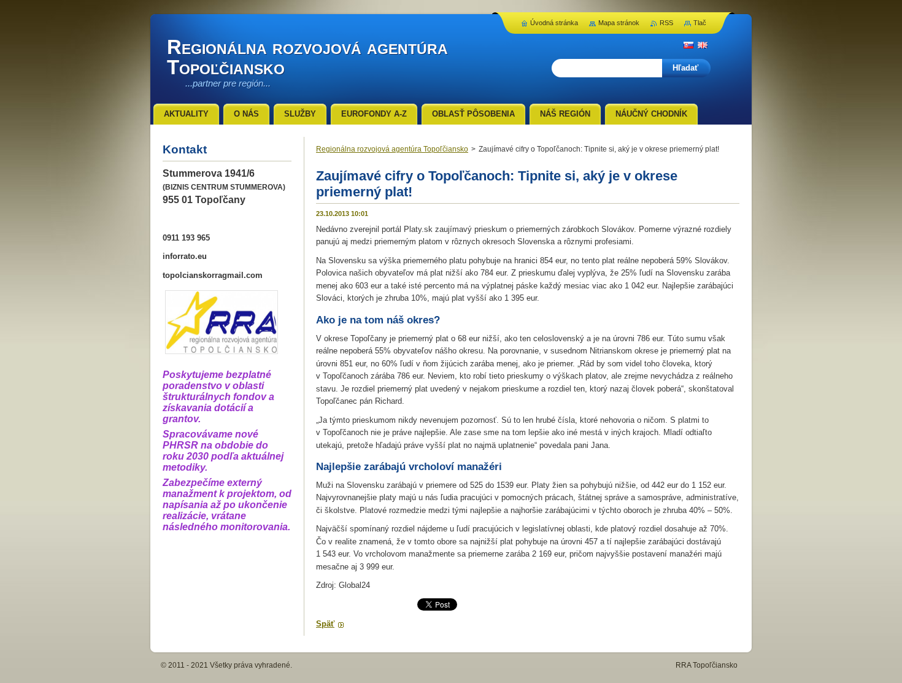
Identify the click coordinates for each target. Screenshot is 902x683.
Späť (325, 623)
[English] (702, 45)
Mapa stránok (618, 22)
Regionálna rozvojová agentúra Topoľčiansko (392, 149)
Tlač (699, 22)
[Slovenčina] (688, 45)
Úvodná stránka (554, 22)
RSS (666, 22)
